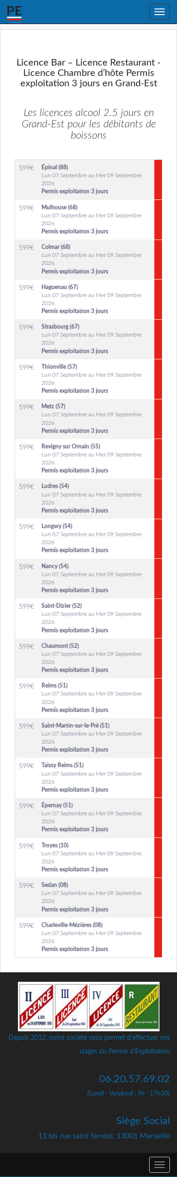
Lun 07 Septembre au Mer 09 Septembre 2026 (92, 179)
